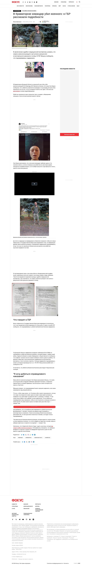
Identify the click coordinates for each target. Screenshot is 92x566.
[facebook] (12, 519)
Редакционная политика (28, 514)
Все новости (20, 6)
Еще (78, 6)
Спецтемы (15, 506)
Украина (54, 6)
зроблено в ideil (77, 563)
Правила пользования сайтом (39, 510)
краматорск (28, 437)
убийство (48, 437)
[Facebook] (23, 2)
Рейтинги (38, 504)
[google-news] (29, 519)
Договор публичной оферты (15, 515)
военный (21, 437)
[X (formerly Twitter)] (25, 2)
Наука (64, 6)
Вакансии (26, 508)
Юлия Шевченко (17, 21)
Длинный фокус (28, 506)
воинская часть (38, 437)
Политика (47, 6)
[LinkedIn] (36, 2)
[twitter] (16, 519)
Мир (60, 6)
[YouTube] (30, 2)
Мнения (26, 504)
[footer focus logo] (17, 500)
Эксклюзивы (29, 6)
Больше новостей (69, 134)
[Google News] (34, 2)
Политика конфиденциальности (55, 563)
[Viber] (32, 2)
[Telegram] (27, 2)
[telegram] (19, 519)
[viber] (26, 519)
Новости (14, 504)
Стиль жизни (71, 6)
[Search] (79, 2)
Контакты (66, 563)
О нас (13, 508)
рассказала (16, 91)
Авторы (37, 506)
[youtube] (23, 519)
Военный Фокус (38, 6)
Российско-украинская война (29, 10)
